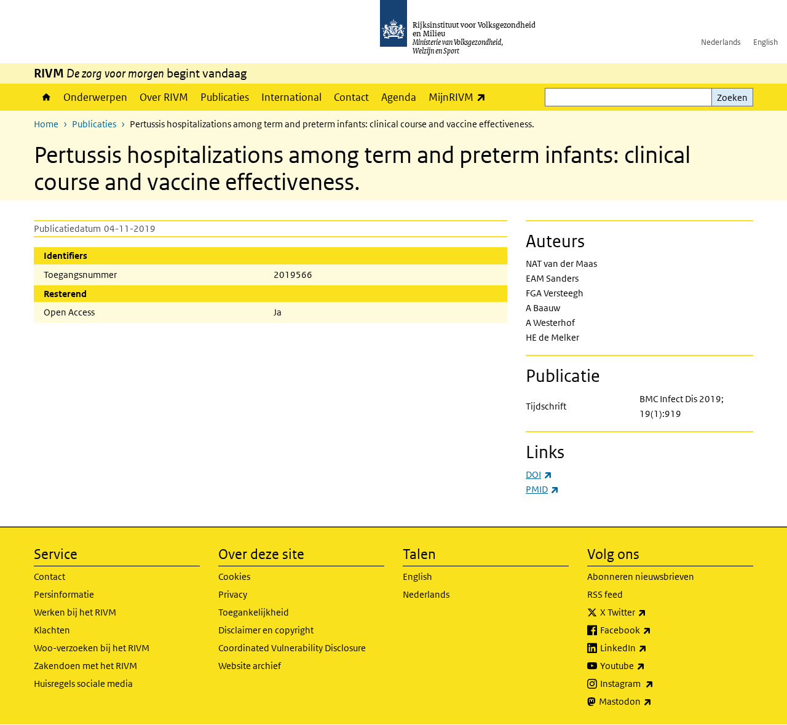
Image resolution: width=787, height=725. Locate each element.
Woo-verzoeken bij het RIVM (91, 648)
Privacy (232, 594)
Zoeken (732, 97)
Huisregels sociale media (83, 683)
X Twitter (650, 612)
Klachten (52, 630)
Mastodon (652, 701)
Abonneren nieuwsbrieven (640, 576)
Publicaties (224, 97)
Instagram (654, 683)
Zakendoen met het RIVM (85, 666)
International (291, 97)
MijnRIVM (460, 97)
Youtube (649, 665)
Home (45, 97)
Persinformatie (64, 594)
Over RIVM (164, 97)
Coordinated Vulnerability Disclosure (292, 648)
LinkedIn (650, 647)
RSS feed (605, 594)
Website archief (249, 666)
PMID (542, 489)
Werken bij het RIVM (75, 612)
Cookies (234, 576)
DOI (539, 474)
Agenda (398, 97)
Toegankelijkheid (253, 612)
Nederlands (721, 42)
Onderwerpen (95, 97)
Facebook (652, 630)
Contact (351, 97)
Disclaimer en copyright (266, 630)
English (765, 42)
